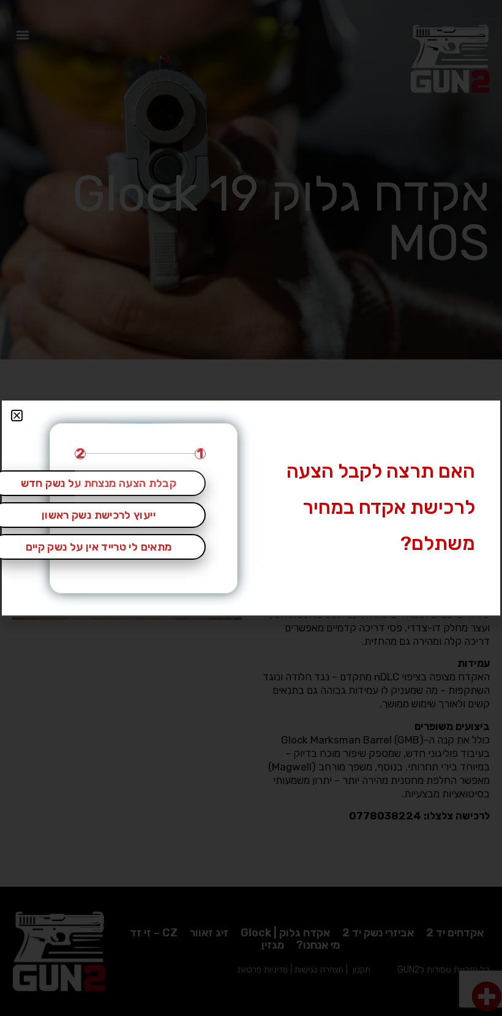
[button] (16, 415)
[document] (251, 508)
